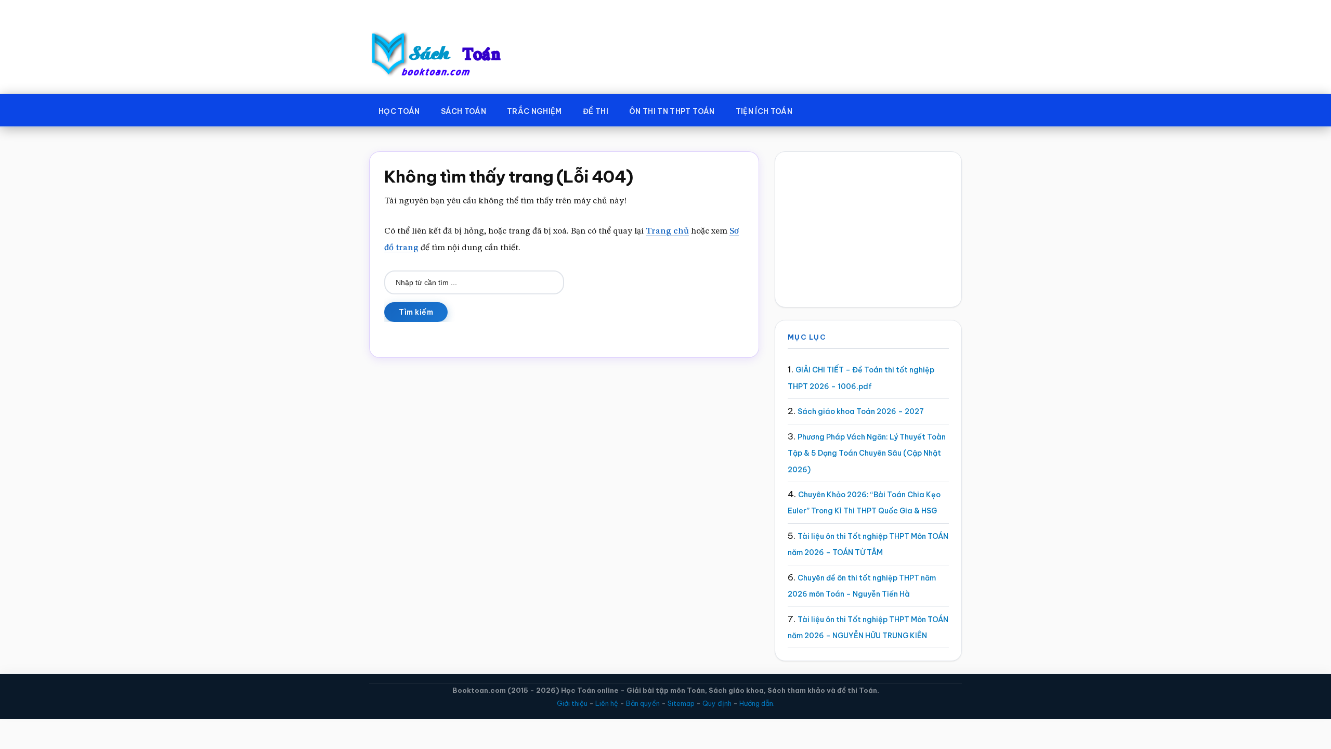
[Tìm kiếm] (818, 109)
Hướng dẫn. (757, 703)
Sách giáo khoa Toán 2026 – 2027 (861, 411)
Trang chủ (667, 231)
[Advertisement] (868, 229)
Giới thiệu (572, 703)
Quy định (717, 703)
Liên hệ (606, 703)
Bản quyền (643, 703)
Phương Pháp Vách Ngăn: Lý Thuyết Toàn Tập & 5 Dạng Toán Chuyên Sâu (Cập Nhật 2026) (867, 453)
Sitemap (681, 703)
